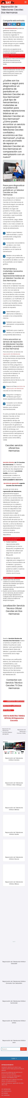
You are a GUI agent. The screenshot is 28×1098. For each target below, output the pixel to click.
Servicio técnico (8, 462)
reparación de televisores (11, 354)
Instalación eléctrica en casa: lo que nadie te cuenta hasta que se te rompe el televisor (12, 1068)
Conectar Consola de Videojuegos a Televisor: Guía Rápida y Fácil (11, 1076)
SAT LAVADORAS (5, 1095)
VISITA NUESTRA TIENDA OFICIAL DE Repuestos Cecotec (14, 718)
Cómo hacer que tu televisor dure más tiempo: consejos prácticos (11, 1080)
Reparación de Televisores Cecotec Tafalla (21, 731)
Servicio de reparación (11, 483)
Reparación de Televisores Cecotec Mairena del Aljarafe (7, 731)
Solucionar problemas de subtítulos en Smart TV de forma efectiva (11, 1073)
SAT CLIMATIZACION (6, 1091)
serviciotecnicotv (11, 28)
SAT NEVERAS (4, 1093)
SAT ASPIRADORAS (5, 1089)
